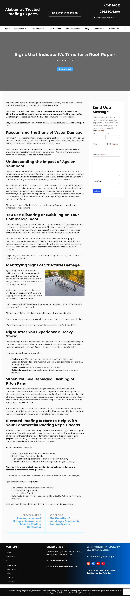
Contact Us (114, 29)
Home (7, 29)
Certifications (55, 29)
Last (108, 133)
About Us (98, 29)
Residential (19, 29)
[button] (124, 29)
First (94, 133)
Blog (87, 29)
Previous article (32, 515)
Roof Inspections (73, 29)
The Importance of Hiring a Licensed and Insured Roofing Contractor (27, 522)
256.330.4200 (110, 11)
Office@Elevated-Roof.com (106, 17)
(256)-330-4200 (60, 560)
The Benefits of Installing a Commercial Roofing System (64, 521)
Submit (97, 191)
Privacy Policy (85, 593)
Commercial (37, 29)
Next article (56, 515)
